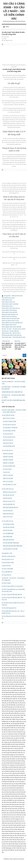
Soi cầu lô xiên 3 (7, 469)
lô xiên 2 (10, 329)
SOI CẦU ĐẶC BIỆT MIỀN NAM (11, 543)
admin (4, 38)
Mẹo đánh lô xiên (7, 333)
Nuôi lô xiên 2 (16, 333)
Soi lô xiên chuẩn (7, 337)
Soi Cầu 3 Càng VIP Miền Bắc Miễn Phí (12, 594)
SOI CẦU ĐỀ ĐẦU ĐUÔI (9, 446)
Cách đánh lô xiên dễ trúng (10, 310)
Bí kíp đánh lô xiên (18, 295)
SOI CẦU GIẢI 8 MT (8, 510)
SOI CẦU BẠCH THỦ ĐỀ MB (10, 427)
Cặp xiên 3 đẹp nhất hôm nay (10, 314)
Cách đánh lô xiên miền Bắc (10, 312)
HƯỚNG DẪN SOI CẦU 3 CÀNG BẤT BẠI (12, 392)
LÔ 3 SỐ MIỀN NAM (8, 533)
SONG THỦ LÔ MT (8, 517)
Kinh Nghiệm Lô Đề (7, 40)
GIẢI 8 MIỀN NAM (7, 536)
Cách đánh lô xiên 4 (8, 306)
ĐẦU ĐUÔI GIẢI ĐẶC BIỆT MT (10, 507)
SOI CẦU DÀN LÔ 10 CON (9, 484)
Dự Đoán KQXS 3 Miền (8, 562)
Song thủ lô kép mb (8, 443)
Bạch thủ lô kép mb (8, 440)
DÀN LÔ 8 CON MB (8, 481)
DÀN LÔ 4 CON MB (8, 475)
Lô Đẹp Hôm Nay (6, 565)
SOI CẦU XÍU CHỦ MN (8, 527)
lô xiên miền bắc (14, 331)
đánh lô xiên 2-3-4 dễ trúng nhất (11, 318)
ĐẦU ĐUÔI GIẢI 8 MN (8, 539)
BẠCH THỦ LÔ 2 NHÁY (9, 418)
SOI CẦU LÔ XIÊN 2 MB (9, 466)
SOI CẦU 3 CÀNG (6, 583)
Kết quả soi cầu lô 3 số (9, 501)
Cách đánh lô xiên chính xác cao (11, 308)
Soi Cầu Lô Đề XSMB (7, 568)
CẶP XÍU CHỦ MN (7, 530)
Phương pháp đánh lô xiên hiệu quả (12, 335)
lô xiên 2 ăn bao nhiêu (19, 329)
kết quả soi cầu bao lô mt (9, 492)
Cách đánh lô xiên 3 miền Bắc (10, 304)
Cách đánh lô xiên (7, 300)
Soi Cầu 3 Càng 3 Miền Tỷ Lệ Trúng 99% (12, 586)
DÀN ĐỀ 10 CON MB (8, 463)
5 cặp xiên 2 (8, 295)
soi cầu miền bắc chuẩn (8, 415)
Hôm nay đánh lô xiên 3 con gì (11, 320)
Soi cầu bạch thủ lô (8, 434)
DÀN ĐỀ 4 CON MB (8, 453)
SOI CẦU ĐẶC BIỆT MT (9, 504)
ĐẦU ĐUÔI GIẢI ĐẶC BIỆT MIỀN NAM (12, 546)
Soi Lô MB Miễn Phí (7, 572)
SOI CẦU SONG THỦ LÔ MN (10, 549)
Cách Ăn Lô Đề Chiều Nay (8, 556)
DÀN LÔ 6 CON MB (8, 478)
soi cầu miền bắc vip (7, 450)
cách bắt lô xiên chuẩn (8, 298)
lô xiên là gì (6, 331)
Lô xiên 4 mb (6, 472)
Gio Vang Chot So (6, 575)
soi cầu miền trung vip (7, 489)
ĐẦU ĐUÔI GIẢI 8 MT (8, 513)
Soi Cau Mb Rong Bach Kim (9, 608)
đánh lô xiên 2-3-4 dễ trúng (10, 316)
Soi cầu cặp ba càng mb (9, 424)
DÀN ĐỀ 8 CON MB (8, 460)
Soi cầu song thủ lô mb (9, 437)
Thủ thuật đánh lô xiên (19, 337)
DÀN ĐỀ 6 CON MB (8, 456)
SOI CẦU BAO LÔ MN (8, 524)
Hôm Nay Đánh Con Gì (8, 559)
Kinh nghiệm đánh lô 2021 (10, 324)
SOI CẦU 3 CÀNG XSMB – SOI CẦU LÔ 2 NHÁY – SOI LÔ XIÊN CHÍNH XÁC (14, 11)
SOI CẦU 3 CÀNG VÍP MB (9, 421)
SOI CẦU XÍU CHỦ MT (8, 495)
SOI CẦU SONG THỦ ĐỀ (9, 430)
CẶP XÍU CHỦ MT (7, 498)
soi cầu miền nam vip (7, 521)
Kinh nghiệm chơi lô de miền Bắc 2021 (13, 322)
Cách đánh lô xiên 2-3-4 (9, 302)
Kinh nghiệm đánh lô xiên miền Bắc (12, 327)
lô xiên (4, 329)
